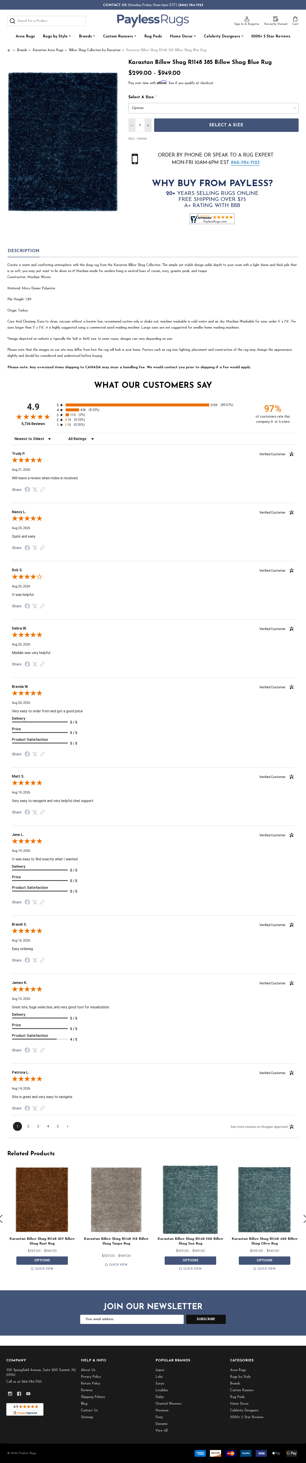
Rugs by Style (55, 36)
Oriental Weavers (168, 1404)
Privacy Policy (91, 1377)
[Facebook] (19, 1394)
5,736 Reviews (33, 424)
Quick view (44, 1268)
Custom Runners (118, 36)
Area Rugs (25, 36)
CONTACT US (115, 5)
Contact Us (89, 1410)
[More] (70, 36)
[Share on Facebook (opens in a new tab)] (27, 490)
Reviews (87, 1390)
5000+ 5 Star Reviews (270, 36)
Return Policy (90, 1383)
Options (42, 1260)
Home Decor (181, 36)
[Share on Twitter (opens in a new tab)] (35, 490)
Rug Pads (153, 36)
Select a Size (226, 125)
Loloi (159, 1377)
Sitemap (87, 1417)
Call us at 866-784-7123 (24, 1382)
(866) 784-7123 (190, 5)
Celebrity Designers (222, 36)
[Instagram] (10, 1394)
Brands (85, 36)
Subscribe (206, 1319)
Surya (159, 1383)
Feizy (159, 1417)
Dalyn (159, 1397)
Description (23, 251)
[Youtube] (28, 1394)
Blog (84, 1404)
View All (161, 1430)
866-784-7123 (245, 162)
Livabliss (161, 1390)
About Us (88, 1370)
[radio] (153, 404)
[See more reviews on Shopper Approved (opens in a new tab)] (42, 490)
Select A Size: (142, 97)
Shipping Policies (93, 1397)
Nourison (161, 1410)
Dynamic (161, 1424)
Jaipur (159, 1370)
